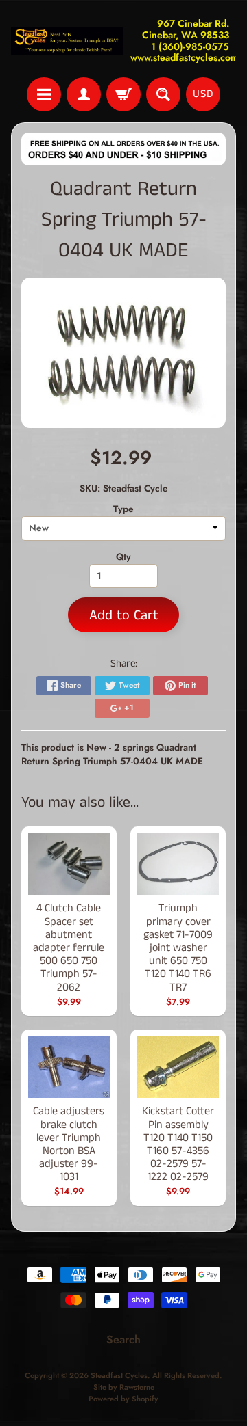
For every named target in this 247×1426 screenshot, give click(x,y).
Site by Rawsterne (123, 1387)
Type (123, 508)
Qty (123, 556)
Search (123, 1339)
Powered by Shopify (123, 1398)
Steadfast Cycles (119, 1375)
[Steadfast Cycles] (67, 41)
